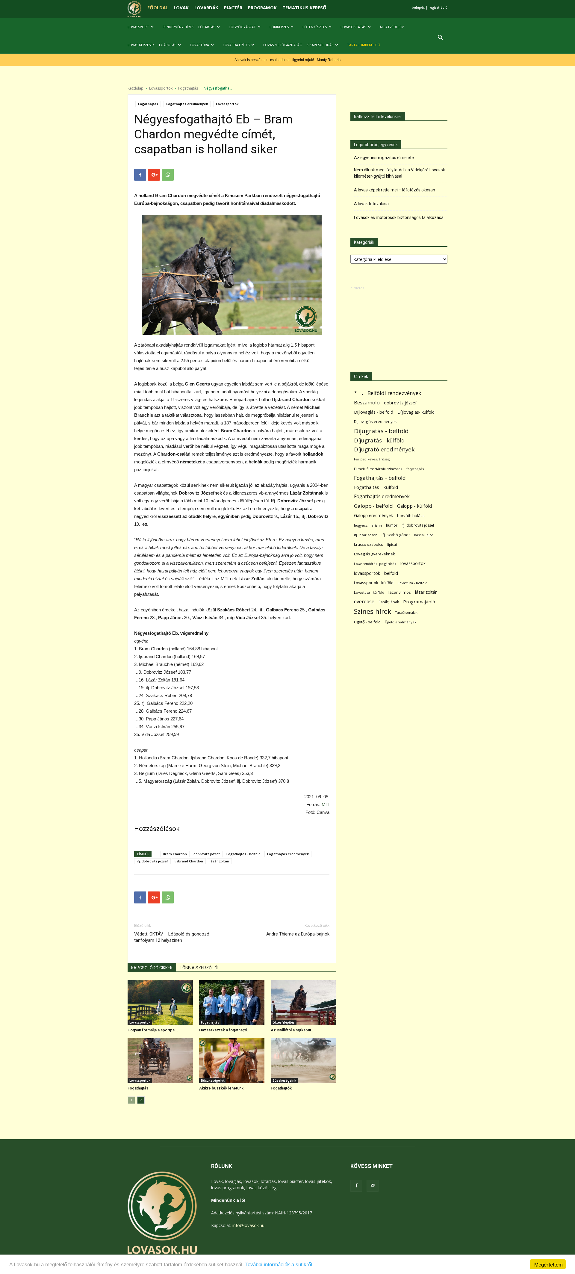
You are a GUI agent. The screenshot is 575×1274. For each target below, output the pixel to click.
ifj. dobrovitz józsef (152, 861)
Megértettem (548, 1264)
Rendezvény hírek (178, 27)
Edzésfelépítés (284, 1022)
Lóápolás (167, 45)
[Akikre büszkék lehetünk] (231, 1060)
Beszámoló (367, 402)
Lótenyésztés (314, 27)
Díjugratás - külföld (379, 440)
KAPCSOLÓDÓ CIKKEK (151, 967)
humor (391, 525)
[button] (440, 38)
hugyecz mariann (368, 525)
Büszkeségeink (213, 1080)
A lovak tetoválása (371, 203)
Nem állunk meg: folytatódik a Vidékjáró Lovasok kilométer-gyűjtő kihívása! (399, 173)
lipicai (392, 544)
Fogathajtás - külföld (376, 487)
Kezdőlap (135, 88)
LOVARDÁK (206, 7)
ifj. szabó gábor (396, 534)
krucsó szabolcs (368, 544)
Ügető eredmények (400, 622)
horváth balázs (411, 515)
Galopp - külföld (414, 506)
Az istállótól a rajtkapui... (292, 1030)
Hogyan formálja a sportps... (153, 1030)
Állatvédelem (392, 27)
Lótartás (206, 27)
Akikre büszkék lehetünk (221, 1088)
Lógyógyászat (242, 27)
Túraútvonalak (406, 612)
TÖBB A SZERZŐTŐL (200, 967)
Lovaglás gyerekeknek (374, 554)
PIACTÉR (233, 7)
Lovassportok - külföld (374, 582)
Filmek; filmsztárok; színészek (378, 468)
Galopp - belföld (373, 506)
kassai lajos (424, 535)
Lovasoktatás (353, 27)
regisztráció (438, 7)
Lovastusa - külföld (369, 592)
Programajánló (419, 601)
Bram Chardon (175, 854)
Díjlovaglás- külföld (416, 412)
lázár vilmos (399, 592)
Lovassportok (160, 88)
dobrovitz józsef (206, 854)
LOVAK (181, 7)
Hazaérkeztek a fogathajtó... (225, 1030)
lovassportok (413, 563)
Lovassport (138, 27)
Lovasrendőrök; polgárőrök (375, 564)
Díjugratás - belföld (381, 431)
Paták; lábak (389, 601)
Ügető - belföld (367, 622)
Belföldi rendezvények (394, 393)
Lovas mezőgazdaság (282, 45)
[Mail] (373, 1186)
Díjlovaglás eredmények (375, 421)
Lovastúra (199, 45)
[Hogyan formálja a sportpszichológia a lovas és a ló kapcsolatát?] (160, 1002)
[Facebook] (356, 1186)
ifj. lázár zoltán (365, 535)
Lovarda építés (236, 45)
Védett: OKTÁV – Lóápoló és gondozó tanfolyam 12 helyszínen (171, 937)
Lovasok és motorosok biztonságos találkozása (399, 217)
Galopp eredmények (373, 515)
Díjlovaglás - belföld (373, 412)
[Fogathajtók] (303, 1060)
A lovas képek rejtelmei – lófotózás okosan (394, 190)
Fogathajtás (188, 88)
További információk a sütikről (278, 1264)
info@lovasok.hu (248, 1225)
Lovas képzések (141, 45)
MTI (325, 804)
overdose (364, 602)
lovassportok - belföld (376, 573)
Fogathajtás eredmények (187, 104)
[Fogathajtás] (160, 1060)
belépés (418, 7)
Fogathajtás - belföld (243, 854)
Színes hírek (372, 611)
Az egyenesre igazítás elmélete (384, 157)
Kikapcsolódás (320, 45)
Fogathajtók (281, 1088)
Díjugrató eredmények (384, 449)
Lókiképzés (279, 27)
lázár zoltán (219, 861)
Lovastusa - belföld (412, 583)
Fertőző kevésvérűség (372, 459)
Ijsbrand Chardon (189, 861)
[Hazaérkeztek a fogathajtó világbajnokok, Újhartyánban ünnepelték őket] (231, 1002)
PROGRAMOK (262, 7)
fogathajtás (415, 468)
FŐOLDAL (157, 7)
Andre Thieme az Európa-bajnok (297, 934)
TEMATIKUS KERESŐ (304, 7)
